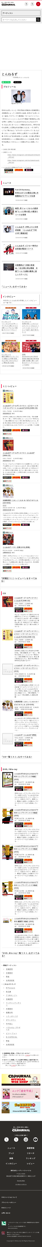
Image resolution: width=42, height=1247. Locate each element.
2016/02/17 (7, 413)
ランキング (30, 1158)
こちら (27, 1055)
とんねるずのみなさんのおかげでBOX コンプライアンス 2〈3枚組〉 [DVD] (26, 849)
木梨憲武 (9, 973)
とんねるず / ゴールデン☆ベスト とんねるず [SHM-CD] (26, 599)
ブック (11, 1153)
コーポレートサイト (21, 1184)
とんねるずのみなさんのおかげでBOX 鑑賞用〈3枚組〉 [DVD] (26, 919)
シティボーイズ (12, 1016)
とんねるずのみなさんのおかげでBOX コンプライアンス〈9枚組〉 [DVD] (26, 776)
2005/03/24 (22, 740)
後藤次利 (9, 1012)
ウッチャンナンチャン (13, 1004)
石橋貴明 (9, 969)
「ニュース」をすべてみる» (14, 286)
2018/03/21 (22, 926)
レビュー (30, 1163)
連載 (11, 1158)
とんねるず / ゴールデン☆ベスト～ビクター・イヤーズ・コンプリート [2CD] (27, 668)
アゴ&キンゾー (11, 995)
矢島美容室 (10, 980)
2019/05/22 (22, 784)
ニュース (11, 1148)
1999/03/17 (7, 552)
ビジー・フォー (11, 1033)
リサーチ (30, 1153)
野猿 (7, 976)
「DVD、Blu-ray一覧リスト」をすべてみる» (21, 954)
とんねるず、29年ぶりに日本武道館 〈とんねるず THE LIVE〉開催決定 (26, 230)
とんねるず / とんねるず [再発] (25, 735)
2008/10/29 (7, 510)
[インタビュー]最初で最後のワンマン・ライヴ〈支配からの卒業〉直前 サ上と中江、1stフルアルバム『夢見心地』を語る (10, 358)
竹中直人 (9, 1024)
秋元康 (8, 991)
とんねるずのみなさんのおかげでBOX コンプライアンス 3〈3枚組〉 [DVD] (26, 885)
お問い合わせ (6, 1213)
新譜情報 (30, 1148)
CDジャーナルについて (9, 1197)
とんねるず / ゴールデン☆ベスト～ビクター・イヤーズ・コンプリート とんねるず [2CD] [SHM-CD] (20, 406)
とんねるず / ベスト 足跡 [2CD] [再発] (16, 547)
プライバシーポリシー (9, 1202)
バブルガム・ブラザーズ (13, 1028)
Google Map (21, 1180)
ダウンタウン (11, 1020)
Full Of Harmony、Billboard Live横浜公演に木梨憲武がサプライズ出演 (27, 192)
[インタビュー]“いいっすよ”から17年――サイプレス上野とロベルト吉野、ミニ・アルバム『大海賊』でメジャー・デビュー (10, 326)
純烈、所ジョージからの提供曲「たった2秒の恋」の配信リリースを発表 (26, 211)
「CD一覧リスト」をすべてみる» (17, 756)
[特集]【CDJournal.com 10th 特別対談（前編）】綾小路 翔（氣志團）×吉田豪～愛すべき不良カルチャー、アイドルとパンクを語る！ (30, 359)
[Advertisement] (21, 47)
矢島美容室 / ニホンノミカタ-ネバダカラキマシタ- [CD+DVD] (26, 702)
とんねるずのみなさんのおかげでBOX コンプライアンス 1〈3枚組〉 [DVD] (26, 813)
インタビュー (11, 1163)
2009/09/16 (22, 676)
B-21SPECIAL (11, 1037)
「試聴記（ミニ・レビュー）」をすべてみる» (19, 579)
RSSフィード (6, 1208)
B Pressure (10, 988)
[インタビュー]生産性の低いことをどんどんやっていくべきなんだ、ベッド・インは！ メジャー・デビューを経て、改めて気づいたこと (30, 327)
